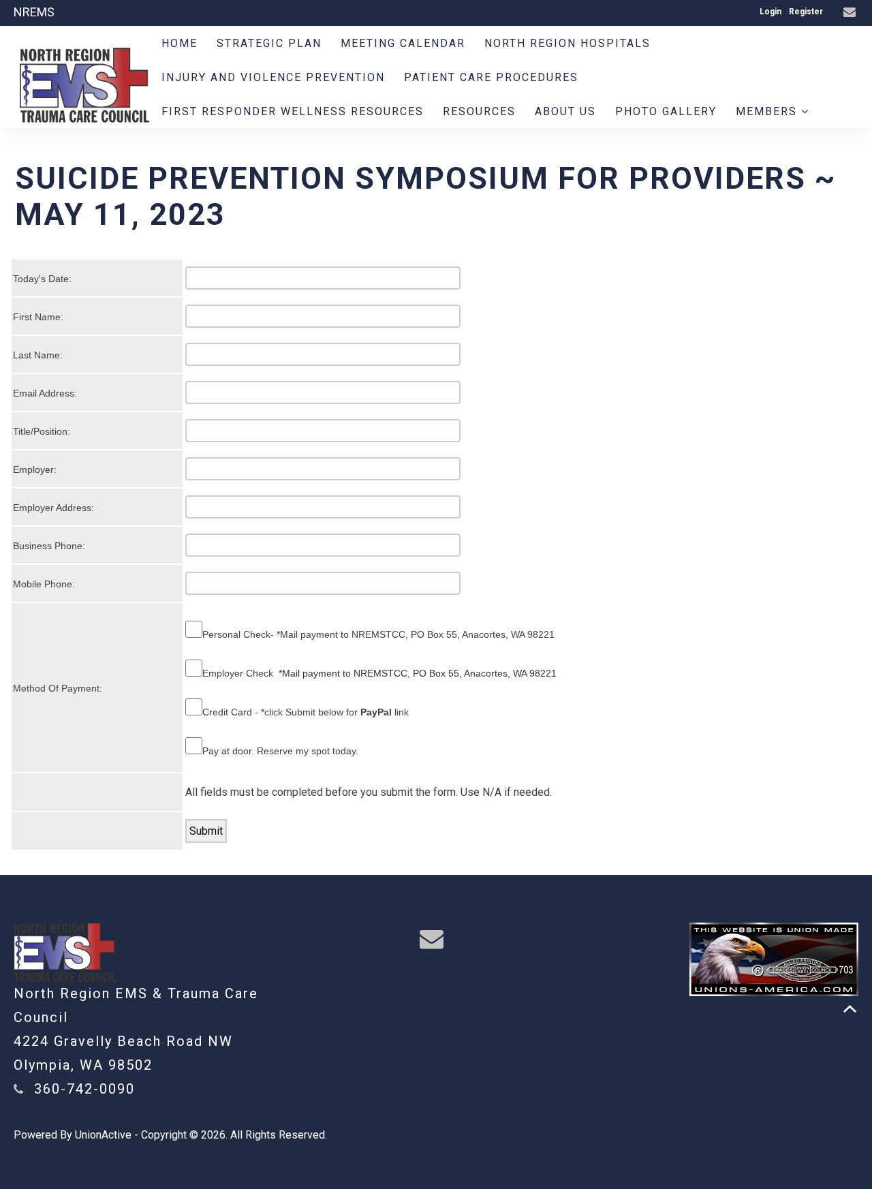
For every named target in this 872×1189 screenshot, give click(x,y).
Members (768, 111)
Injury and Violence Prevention (273, 77)
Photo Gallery (666, 111)
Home (179, 43)
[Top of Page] (849, 1009)
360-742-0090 (84, 1089)
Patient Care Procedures (491, 77)
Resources (479, 111)
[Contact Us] (851, 12)
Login (770, 11)
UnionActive (103, 1134)
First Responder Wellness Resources (292, 111)
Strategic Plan (269, 43)
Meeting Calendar (403, 43)
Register (806, 11)
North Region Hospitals (567, 43)
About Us (565, 111)
